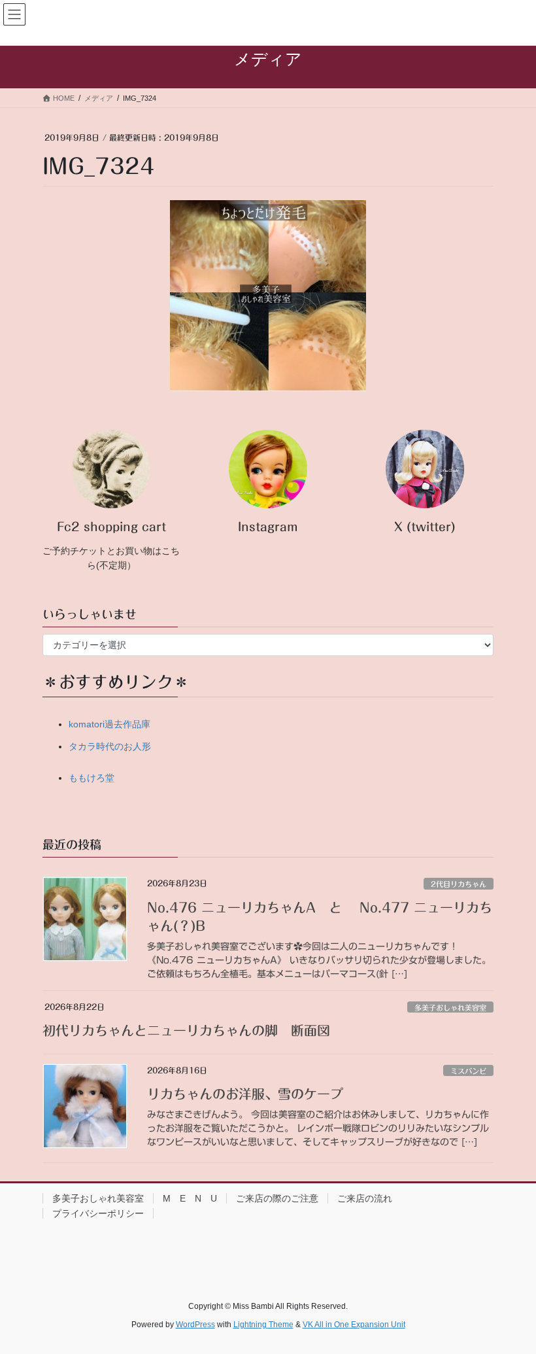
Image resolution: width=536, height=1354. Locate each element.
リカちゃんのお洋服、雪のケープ (245, 1093)
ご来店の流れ (364, 1198)
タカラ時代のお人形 (110, 746)
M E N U (190, 1198)
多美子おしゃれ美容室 (450, 1007)
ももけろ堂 (91, 777)
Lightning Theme (263, 1324)
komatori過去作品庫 (109, 724)
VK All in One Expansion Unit (354, 1324)
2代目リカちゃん (458, 884)
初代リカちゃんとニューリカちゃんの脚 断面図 (186, 1030)
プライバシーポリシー (98, 1213)
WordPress (195, 1324)
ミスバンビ (468, 1071)
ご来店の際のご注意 (277, 1198)
